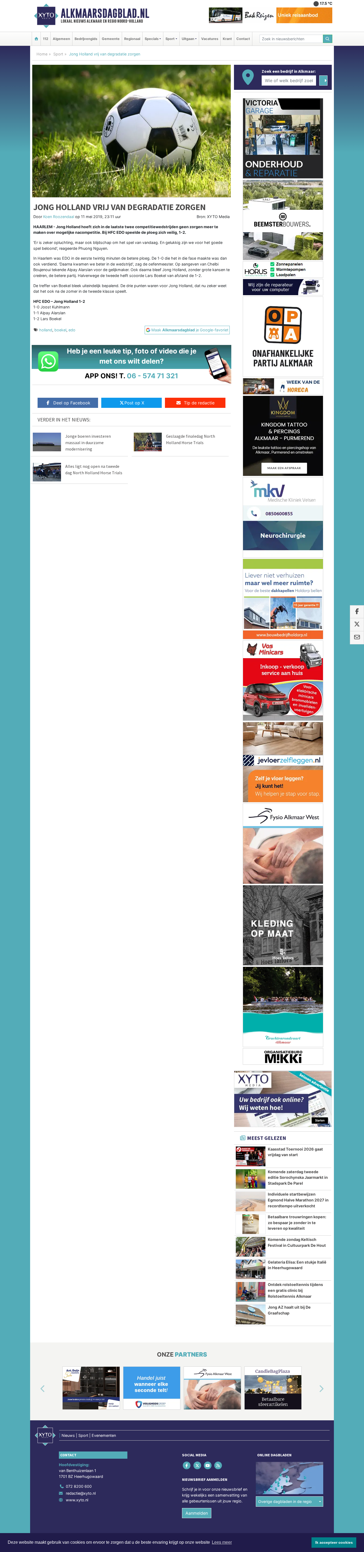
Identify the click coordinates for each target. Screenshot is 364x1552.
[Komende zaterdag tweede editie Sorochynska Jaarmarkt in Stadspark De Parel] (251, 1179)
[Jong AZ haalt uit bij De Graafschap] (251, 1314)
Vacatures (209, 39)
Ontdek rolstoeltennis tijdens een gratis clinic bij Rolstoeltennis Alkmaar (295, 1290)
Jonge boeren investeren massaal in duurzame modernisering (88, 442)
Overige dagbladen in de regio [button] (285, 1501)
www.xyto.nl (77, 1500)
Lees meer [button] (222, 1542)
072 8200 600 (79, 1486)
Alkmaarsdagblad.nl (105, 13)
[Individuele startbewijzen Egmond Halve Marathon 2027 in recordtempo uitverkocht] (251, 1201)
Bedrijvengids (86, 39)
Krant (227, 39)
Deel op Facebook (71, 402)
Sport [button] (170, 39)
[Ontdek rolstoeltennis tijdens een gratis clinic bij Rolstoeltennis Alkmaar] (251, 1292)
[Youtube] (208, 1465)
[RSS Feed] (218, 1465)
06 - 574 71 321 (152, 376)
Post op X (134, 402)
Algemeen (61, 39)
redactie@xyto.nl (81, 1493)
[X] (197, 1465)
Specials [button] (152, 39)
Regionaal (132, 39)
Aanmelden (196, 1513)
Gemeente (111, 39)
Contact (243, 39)
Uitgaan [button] (188, 39)
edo (71, 330)
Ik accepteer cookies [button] (334, 1542)
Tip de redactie (199, 402)
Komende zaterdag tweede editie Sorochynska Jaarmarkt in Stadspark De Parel (298, 1177)
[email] (357, 637)
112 (45, 39)
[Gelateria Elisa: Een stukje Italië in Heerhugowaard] (251, 1269)
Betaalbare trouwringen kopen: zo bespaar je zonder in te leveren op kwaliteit (297, 1223)
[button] (36, 1389)
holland (45, 330)
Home (42, 54)
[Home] (36, 39)
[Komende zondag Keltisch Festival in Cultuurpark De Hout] (251, 1247)
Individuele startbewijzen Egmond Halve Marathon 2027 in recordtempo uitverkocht (298, 1200)
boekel (60, 330)
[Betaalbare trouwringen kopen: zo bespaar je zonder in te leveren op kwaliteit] (251, 1224)
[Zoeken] (328, 39)
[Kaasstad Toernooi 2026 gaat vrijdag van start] (251, 1156)
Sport (58, 54)
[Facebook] (187, 1465)
